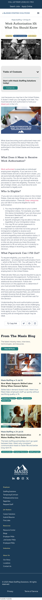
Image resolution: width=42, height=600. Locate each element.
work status (32, 36)
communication (7, 452)
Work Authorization (20, 36)
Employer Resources (8, 398)
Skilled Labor (6, 401)
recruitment (27, 398)
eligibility (9, 36)
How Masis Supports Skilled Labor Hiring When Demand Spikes (17, 384)
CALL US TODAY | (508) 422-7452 (21, 2)
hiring (19, 398)
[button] (38, 13)
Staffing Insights (35, 452)
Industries (6, 548)
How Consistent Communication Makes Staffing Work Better (16, 436)
